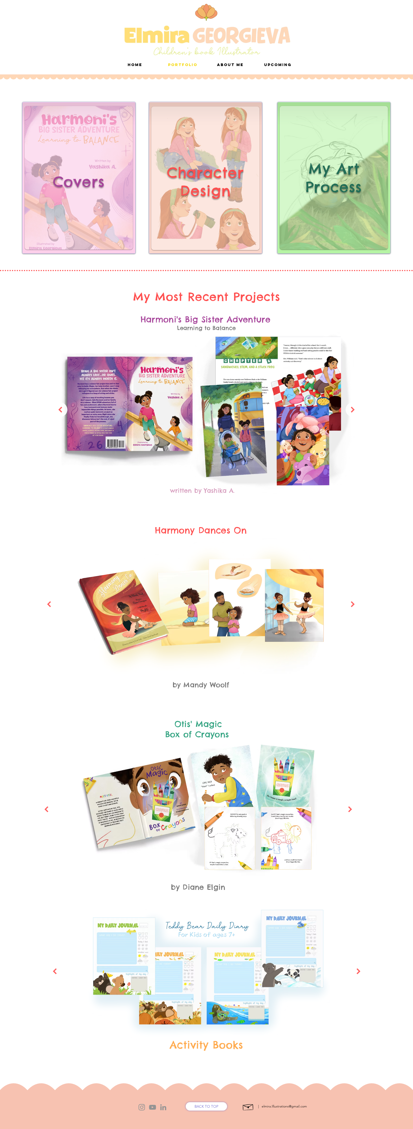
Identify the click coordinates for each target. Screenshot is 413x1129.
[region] (79, 178)
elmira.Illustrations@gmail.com (284, 1106)
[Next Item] (353, 409)
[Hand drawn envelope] (248, 1106)
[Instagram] (142, 1107)
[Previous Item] (60, 409)
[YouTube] (152, 1107)
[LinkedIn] (163, 1107)
